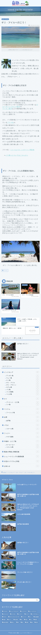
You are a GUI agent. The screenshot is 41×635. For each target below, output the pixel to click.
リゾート (24, 616)
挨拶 (36, 619)
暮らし (13, 622)
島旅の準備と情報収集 (21, 452)
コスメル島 (22, 447)
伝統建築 (37, 616)
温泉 (27, 622)
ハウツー (21, 614)
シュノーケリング (14, 611)
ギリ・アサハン (22, 385)
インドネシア (21, 372)
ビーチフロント (35, 614)
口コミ (10, 619)
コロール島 (22, 428)
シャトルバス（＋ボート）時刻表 (22, 150)
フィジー (21, 433)
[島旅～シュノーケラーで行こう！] (20, 4)
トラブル (13, 614)
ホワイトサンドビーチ (14, 616)
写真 (4, 619)
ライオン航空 (7, 108)
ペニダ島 (22, 394)
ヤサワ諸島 (22, 436)
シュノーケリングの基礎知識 (21, 456)
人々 (31, 616)
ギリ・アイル (5, 19)
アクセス (5, 270)
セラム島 (22, 387)
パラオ (21, 425)
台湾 (21, 417)
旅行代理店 (5, 622)
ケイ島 (22, 380)
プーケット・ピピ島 (22, 402)
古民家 (16, 619)
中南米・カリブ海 (21, 441)
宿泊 (26, 619)
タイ (21, 399)
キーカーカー (22, 445)
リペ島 (22, 404)
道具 (37, 622)
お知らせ (21, 466)
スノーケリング (33, 611)
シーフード (24, 611)
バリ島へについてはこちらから (17, 155)
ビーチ (27, 614)
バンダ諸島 (22, 392)
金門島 (22, 420)
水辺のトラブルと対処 (21, 461)
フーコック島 (22, 412)
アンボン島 (22, 375)
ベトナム (21, 409)
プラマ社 (10, 122)
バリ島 (22, 389)
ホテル (4, 616)
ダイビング (5, 614)
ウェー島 (22, 378)
